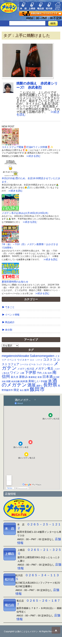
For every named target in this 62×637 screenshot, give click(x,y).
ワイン (14, 372)
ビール (32, 364)
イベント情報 (12, 314)
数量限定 (33, 377)
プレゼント (48, 364)
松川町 (56, 377)
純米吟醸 (15, 381)
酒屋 (31, 385)
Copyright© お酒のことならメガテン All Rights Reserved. (31, 631)
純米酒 (24, 381)
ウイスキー (23, 360)
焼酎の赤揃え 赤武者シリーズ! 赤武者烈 (37, 85)
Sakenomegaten (42, 356)
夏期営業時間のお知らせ (15, 281)
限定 (16, 389)
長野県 (50, 384)
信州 (50, 373)
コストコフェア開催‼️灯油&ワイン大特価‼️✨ (27, 147)
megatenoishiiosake (15, 356)
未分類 (8, 329)
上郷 (22, 373)
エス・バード (36, 360)
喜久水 (14, 377)
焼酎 (8, 381)
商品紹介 (10, 322)
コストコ (49, 359)
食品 (22, 390)
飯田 (26, 390)
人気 (44, 373)
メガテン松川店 (25, 368)
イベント (12, 359)
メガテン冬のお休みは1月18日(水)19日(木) (25, 213)
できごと (10, 307)
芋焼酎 (44, 381)
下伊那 (30, 372)
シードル (24, 364)
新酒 (40, 377)
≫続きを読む (32, 156)
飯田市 (37, 389)
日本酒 (47, 377)
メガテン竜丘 (44, 368)
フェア (39, 364)
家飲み (23, 377)
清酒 (4, 381)
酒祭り (39, 386)
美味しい (34, 381)
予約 (39, 372)
